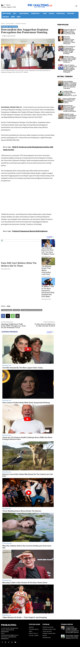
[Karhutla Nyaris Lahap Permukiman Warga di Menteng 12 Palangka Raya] (60, 116)
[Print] (17, 316)
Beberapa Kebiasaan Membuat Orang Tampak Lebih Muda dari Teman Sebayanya (69, 40)
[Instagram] (5, 642)
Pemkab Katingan (21, 23)
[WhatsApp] (13, 316)
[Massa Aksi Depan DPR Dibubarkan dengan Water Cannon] (60, 100)
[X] (8, 316)
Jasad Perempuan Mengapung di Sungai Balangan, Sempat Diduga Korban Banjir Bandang (69, 50)
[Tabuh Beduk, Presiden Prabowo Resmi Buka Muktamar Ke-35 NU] (60, 93)
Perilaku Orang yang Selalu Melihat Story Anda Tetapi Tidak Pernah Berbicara (69, 59)
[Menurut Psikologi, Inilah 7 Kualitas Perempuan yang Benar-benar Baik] (60, 31)
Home (3, 23)
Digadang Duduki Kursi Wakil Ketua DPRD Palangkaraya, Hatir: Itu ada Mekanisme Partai (13, 326)
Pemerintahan (10, 23)
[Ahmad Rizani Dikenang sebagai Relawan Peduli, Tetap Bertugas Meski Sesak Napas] (60, 107)
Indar (8, 306)
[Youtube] (15, 642)
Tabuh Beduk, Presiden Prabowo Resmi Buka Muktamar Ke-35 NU (70, 93)
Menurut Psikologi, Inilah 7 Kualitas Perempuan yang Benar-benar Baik (69, 32)
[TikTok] (9, 642)
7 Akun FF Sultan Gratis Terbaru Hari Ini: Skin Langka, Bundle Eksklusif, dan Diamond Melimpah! (70, 68)
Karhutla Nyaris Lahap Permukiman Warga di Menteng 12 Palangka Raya (69, 116)
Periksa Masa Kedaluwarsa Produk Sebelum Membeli (45, 325)
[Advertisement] (28, 90)
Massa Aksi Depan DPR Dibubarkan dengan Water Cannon (69, 101)
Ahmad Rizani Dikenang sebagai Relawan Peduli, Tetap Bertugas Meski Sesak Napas (69, 108)
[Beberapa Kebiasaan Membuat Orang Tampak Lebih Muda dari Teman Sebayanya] (60, 38)
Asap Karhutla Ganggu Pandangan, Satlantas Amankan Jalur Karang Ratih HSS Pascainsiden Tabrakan (70, 85)
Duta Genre (16, 310)
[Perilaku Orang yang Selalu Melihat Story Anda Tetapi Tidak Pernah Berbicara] (60, 58)
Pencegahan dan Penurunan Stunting (31, 310)
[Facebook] (3, 316)
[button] (76, 5)
